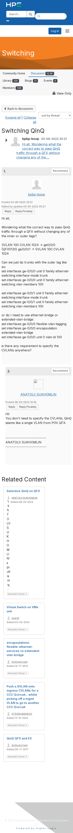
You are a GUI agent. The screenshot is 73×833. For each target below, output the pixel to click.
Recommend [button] (60, 170)
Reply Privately (24, 211)
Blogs (31, 80)
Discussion (42, 73)
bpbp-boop (36, 194)
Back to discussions (20, 108)
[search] (30, 14)
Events (50, 80)
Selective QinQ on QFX (23, 491)
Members (12, 87)
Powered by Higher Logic (36, 828)
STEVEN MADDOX (21, 713)
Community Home (14, 73)
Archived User (19, 661)
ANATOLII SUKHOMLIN (38, 394)
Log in (55, 31)
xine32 (15, 618)
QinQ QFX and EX (19, 738)
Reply (8, 211)
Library (10, 80)
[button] (7, 140)
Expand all (13, 117)
